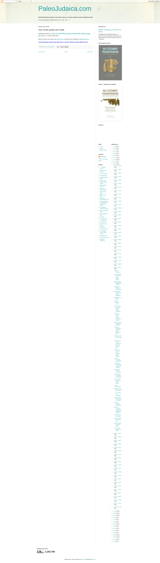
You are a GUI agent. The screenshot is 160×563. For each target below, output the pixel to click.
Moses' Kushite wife (116, 302)
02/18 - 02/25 (118, 486)
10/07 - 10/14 (118, 208)
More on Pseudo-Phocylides (117, 404)
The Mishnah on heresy (117, 415)
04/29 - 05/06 (118, 451)
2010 (114, 526)
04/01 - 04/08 (118, 465)
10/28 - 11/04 (118, 197)
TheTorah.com (103, 235)
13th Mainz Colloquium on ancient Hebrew (117, 365)
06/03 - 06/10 (118, 433)
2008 (114, 530)
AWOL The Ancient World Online (103, 182)
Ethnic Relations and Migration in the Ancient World (104, 203)
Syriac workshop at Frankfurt (117, 360)
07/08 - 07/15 (118, 253)
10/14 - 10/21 (118, 204)
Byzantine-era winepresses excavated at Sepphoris (117, 392)
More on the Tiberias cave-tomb (117, 371)
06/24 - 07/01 (118, 260)
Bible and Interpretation (103, 189)
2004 (114, 539)
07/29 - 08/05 (118, 243)
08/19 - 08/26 (118, 232)
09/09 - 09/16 (118, 222)
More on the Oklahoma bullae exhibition (117, 293)
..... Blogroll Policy (102, 168)
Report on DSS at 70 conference (117, 288)
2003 (114, 541)
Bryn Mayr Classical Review (104, 199)
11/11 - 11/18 (118, 190)
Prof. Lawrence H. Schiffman (104, 219)
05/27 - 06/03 (118, 437)
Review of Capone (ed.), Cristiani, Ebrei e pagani (117, 353)
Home (66, 51)
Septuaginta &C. (104, 229)
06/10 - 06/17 (118, 267)
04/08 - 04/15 (118, 461)
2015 (114, 515)
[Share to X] (64, 47)
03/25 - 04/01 (118, 468)
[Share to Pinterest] (68, 47)
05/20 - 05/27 (118, 440)
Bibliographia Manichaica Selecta (117, 283)
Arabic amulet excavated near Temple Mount (117, 277)
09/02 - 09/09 (118, 225)
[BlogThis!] (62, 47)
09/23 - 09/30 (118, 215)
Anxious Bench (104, 173)
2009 (114, 528)
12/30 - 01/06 (118, 166)
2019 (114, 162)
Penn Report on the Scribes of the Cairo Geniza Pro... (117, 344)
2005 (114, 537)
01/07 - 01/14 (118, 507)
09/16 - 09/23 (118, 218)
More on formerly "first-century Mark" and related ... (117, 317)
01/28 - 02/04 (118, 496)
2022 (114, 155)
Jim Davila (103, 156)
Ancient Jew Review (103, 171)
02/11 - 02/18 (118, 489)
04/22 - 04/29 (118, 454)
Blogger (93, 559)
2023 (114, 153)
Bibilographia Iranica (103, 186)
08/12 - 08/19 (118, 236)
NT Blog (102, 217)
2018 (114, 164)
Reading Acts (103, 222)
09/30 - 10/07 (118, 211)
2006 (114, 535)
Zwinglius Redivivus (102, 240)
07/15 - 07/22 (118, 250)
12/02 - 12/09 (118, 180)
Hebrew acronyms (117, 271)
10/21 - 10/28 (118, 201)
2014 (114, 517)
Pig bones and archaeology (118, 337)
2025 (114, 149)
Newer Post (42, 51)
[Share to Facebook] (66, 47)
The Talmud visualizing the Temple (117, 376)
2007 (114, 532)
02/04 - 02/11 (118, 493)
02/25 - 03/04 (118, 482)
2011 (114, 524)
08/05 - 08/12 (118, 239)
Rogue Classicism (102, 226)
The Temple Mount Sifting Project (103, 232)
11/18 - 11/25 (118, 187)
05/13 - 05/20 (118, 444)
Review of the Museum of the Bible (117, 324)
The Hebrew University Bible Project (117, 381)
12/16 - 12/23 (118, 173)
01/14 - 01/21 (118, 503)
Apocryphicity (103, 175)
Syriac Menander (117, 386)
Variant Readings (104, 237)
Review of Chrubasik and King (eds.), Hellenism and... (117, 331)
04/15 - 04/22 (118, 458)
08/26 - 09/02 (118, 229)
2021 (114, 157)
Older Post (89, 51)
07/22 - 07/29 (118, 246)
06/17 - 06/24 (118, 264)
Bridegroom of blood (117, 298)
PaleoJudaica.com (64, 8)
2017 (114, 511)
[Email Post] (57, 46)
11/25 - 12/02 (118, 183)
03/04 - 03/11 (118, 479)
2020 (114, 159)
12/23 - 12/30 (118, 169)
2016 (114, 513)
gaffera (83, 559)
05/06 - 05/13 (118, 447)
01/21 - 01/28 (118, 500)
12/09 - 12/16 (118, 176)
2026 (114, 146)
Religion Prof (103, 224)
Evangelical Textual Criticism (104, 208)
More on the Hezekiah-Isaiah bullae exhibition (117, 308)
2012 (114, 522)
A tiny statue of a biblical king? (117, 425)
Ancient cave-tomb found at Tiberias (117, 399)
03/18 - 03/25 (118, 472)
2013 (114, 519)
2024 (114, 151)
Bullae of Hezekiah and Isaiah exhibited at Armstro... (117, 410)
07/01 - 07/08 (118, 257)
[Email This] (61, 47)
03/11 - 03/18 (118, 475)
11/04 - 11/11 (118, 194)
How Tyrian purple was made (117, 429)
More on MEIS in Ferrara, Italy (117, 420)
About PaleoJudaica (103, 149)
